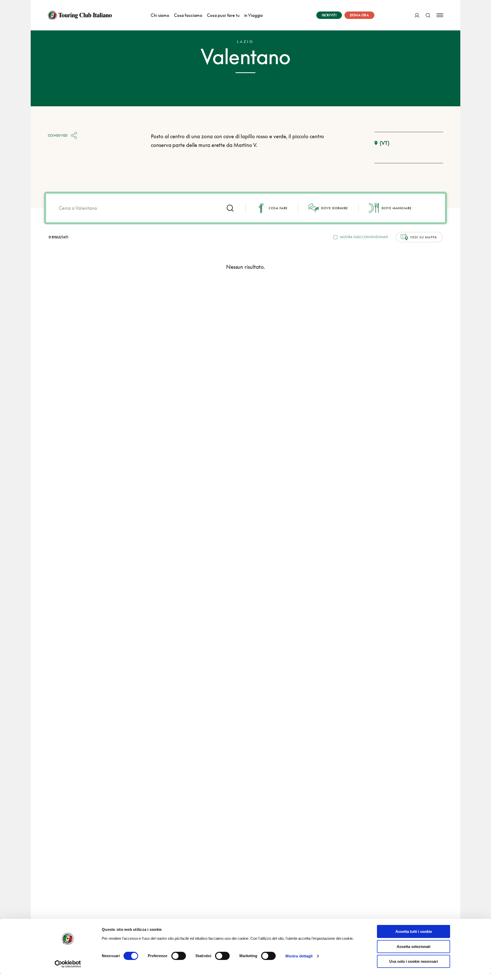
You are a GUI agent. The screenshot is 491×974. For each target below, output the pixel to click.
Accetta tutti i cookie (413, 931)
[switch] (178, 956)
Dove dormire (334, 208)
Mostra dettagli (299, 956)
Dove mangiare (397, 208)
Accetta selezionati (413, 946)
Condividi (58, 135)
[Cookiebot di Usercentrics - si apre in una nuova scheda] (68, 964)
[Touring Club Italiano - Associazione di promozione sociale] (80, 15)
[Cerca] (428, 15)
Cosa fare (278, 208)
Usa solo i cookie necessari (413, 961)
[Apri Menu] (440, 15)
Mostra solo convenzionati (364, 237)
